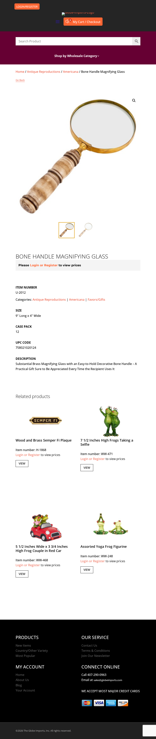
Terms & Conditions (95, 651)
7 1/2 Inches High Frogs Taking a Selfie (106, 442)
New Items (23, 645)
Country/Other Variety (32, 651)
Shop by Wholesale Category (75, 56)
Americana (70, 72)
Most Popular (25, 656)
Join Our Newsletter (95, 656)
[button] (134, 100)
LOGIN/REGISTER (27, 6)
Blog (19, 685)
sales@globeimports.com (108, 680)
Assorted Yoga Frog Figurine (103, 546)
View (22, 463)
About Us (22, 680)
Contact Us (89, 645)
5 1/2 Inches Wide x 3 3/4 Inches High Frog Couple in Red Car (42, 548)
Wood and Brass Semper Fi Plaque (44, 440)
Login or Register (44, 265)
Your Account (25, 690)
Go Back (20, 80)
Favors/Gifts (96, 299)
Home (20, 72)
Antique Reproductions (43, 72)
